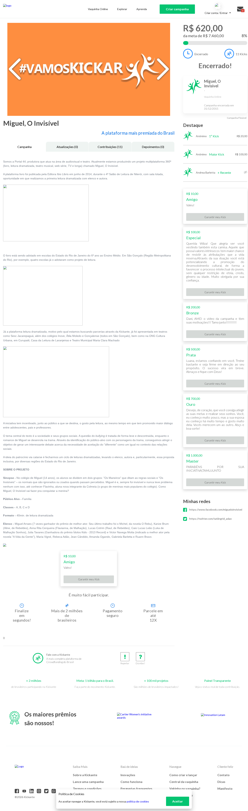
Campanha (24, 147)
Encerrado (201, 54)
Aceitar (177, 801)
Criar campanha (177, 9)
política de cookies (138, 801)
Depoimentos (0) (153, 147)
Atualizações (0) (67, 147)
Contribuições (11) (110, 147)
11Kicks (241, 54)
